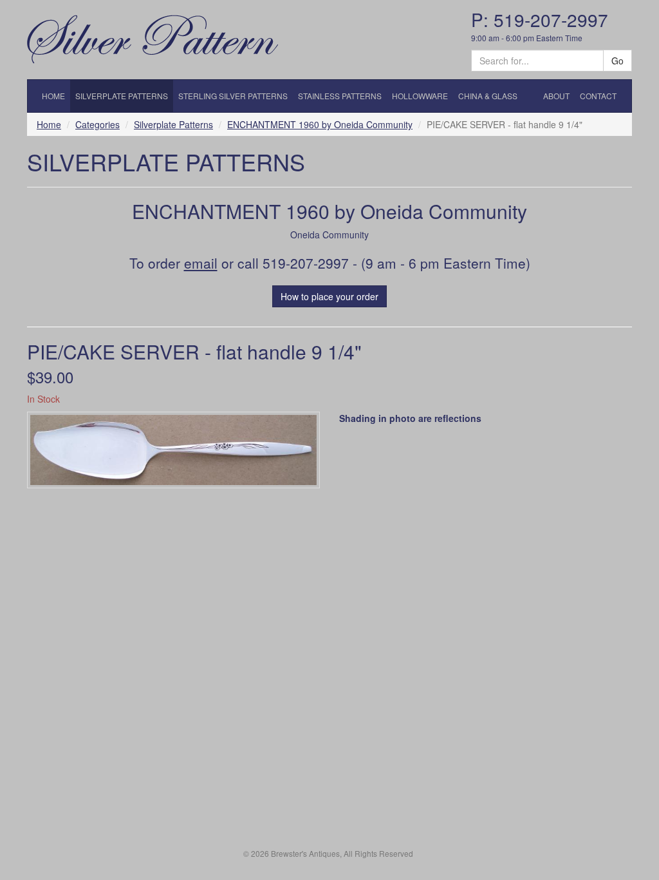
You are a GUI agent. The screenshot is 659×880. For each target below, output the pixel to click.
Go (617, 60)
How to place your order (329, 296)
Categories (97, 124)
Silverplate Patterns (173, 124)
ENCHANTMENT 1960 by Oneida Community (320, 124)
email (201, 263)
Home (49, 124)
